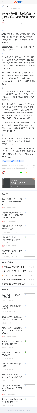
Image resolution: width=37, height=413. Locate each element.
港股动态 (20, 161)
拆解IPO (5, 161)
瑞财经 (5, 23)
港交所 (12, 161)
